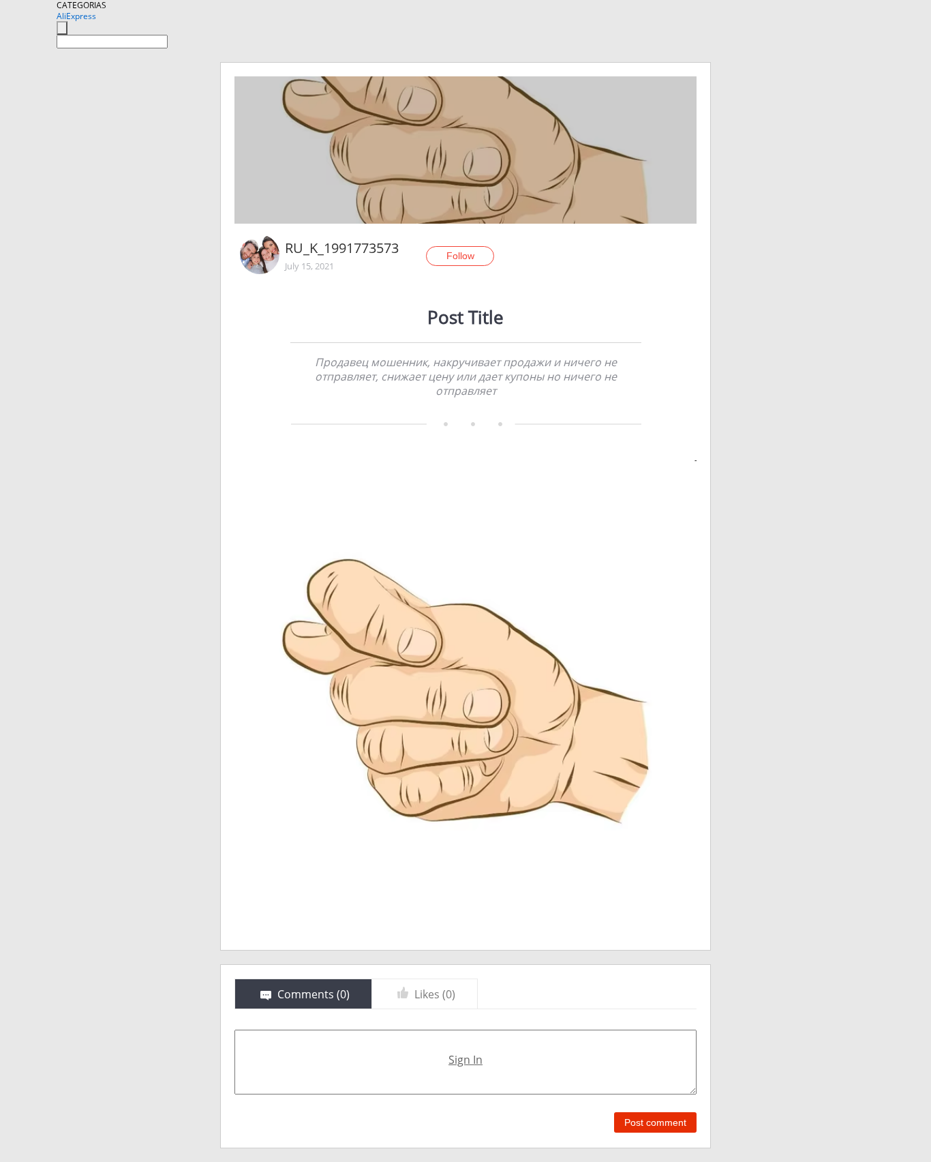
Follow (460, 255)
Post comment (655, 1122)
